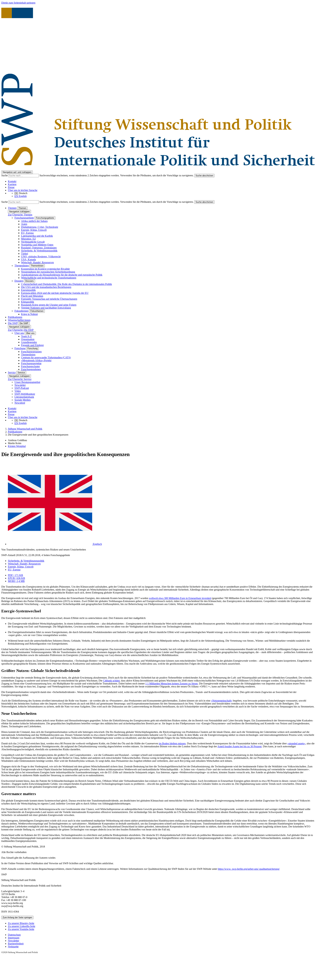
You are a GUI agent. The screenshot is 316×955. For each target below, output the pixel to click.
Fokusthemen (21, 310)
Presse (11, 187)
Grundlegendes (29, 342)
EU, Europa (27, 232)
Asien (24, 224)
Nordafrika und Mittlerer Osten (37, 244)
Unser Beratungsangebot (27, 382)
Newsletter (20, 385)
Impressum (13, 937)
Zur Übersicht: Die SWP (21, 330)
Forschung (20, 348)
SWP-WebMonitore (24, 394)
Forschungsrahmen (31, 369)
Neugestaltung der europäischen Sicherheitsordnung (48, 271)
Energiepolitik (28, 290)
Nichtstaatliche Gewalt (33, 241)
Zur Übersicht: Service (19, 379)
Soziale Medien (22, 399)
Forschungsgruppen (31, 351)
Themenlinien (21, 265)
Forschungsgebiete (24, 217)
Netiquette (13, 946)
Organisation (27, 339)
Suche (4, 175)
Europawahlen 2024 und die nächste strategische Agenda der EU (55, 293)
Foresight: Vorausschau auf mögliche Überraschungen (49, 298)
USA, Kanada (28, 259)
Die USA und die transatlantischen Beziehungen (46, 287)
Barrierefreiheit (16, 943)
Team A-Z (26, 336)
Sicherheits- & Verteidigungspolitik (39, 250)
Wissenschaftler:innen (19, 320)
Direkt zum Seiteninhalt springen (18, 2)
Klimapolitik (27, 301)
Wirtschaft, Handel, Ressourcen (37, 262)
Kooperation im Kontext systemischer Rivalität (45, 268)
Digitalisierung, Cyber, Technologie (39, 227)
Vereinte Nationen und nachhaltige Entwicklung (46, 307)
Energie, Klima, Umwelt (34, 230)
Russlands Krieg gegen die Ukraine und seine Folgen (48, 304)
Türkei (24, 253)
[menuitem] (161, 934)
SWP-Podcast (21, 388)
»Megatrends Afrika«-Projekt (36, 360)
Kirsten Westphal (17, 446)
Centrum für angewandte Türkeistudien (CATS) (46, 357)
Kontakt (12, 181)
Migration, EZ (28, 238)
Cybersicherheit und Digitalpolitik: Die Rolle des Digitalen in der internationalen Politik (66, 284)
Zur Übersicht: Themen (20, 214)
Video (17, 391)
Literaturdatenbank (24, 396)
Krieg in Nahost (29, 314)
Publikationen (15, 317)
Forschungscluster (30, 366)
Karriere (12, 184)
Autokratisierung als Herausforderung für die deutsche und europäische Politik (61, 274)
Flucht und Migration (32, 296)
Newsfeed (19, 402)
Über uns (19, 333)
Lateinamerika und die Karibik (37, 235)
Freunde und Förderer (32, 345)
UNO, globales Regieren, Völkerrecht (41, 256)
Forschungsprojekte (31, 363)
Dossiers (18, 280)
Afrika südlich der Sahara (34, 221)
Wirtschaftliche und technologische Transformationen (48, 277)
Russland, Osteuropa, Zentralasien (39, 247)
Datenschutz (14, 934)
